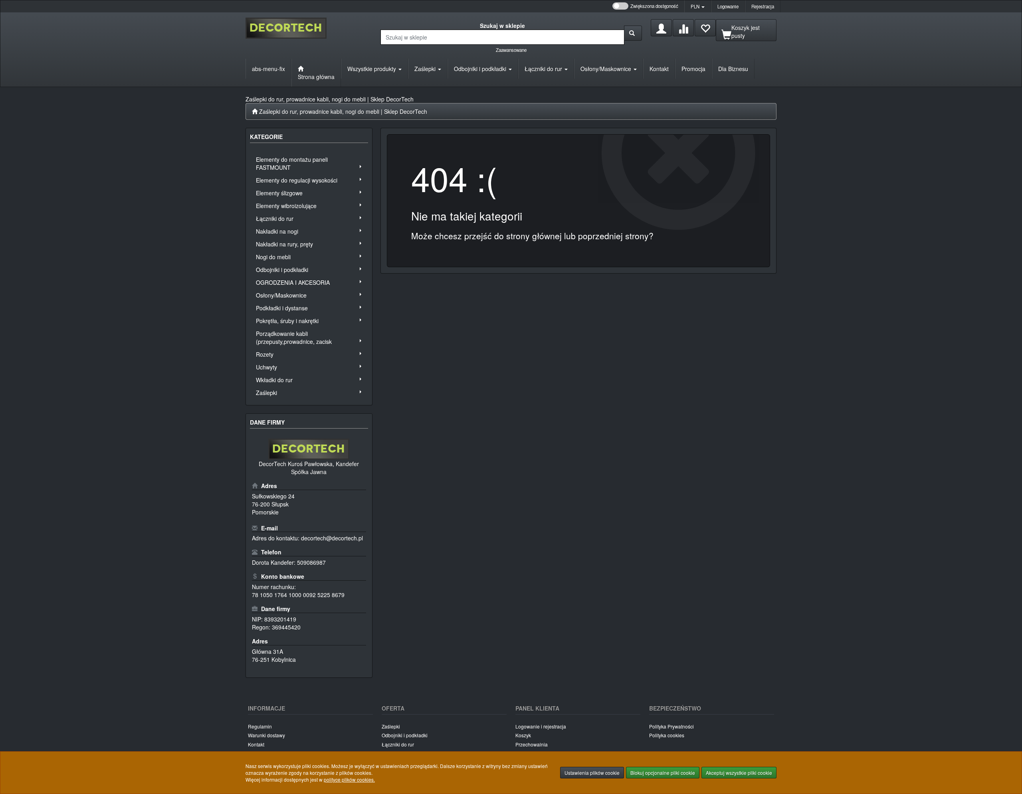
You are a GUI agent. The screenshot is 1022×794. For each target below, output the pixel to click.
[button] (697, 6)
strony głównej (534, 236)
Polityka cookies (666, 735)
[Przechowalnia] (705, 27)
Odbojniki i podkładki (481, 69)
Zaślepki (425, 69)
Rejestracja (762, 6)
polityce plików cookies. (349, 779)
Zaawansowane (511, 50)
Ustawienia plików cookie (592, 772)
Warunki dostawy (266, 735)
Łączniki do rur (544, 69)
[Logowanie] (661, 27)
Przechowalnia (531, 744)
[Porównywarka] (683, 27)
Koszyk (523, 735)
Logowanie (728, 6)
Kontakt (256, 744)
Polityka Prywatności (671, 726)
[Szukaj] (633, 33)
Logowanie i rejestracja (540, 726)
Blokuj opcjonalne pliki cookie (662, 772)
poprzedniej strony (613, 236)
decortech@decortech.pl (332, 538)
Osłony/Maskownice (606, 69)
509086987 (311, 562)
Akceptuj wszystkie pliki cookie (739, 772)
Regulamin (260, 726)
